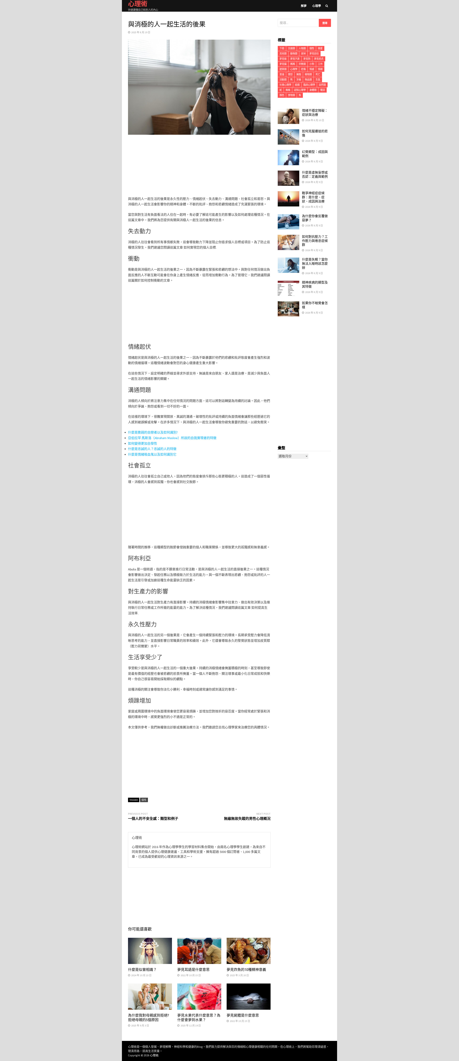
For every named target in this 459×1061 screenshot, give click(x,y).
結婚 (297, 84)
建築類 (283, 69)
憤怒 (290, 74)
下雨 (282, 48)
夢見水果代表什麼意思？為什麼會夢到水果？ (198, 1017)
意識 (282, 74)
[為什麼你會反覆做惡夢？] (288, 217)
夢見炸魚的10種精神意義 (246, 970)
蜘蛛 (288, 89)
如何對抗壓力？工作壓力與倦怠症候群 (315, 241)
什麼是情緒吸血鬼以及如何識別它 (152, 454)
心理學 (316, 6)
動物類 (293, 53)
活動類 (283, 79)
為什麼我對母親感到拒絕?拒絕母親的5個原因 (148, 1017)
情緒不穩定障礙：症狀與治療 (315, 113)
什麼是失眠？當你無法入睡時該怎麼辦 (315, 264)
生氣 (318, 79)
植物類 (308, 74)
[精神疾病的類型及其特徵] (288, 283)
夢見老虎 (318, 58)
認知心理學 (300, 89)
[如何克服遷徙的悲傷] (288, 132)
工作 (320, 63)
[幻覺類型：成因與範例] (288, 152)
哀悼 (303, 53)
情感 (311, 69)
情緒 (320, 69)
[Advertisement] (199, 166)
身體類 (312, 89)
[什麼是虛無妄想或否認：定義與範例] (288, 173)
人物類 (302, 48)
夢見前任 (314, 53)
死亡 (318, 74)
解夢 (304, 6)
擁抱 (298, 74)
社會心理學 (285, 84)
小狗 (311, 63)
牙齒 (298, 79)
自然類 (322, 84)
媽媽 (292, 63)
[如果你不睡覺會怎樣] (288, 304)
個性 (143, 799)
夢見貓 (283, 63)
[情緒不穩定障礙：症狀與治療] (288, 111)
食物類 (291, 95)
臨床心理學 (309, 84)
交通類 (291, 48)
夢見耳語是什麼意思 (193, 970)
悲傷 (303, 69)
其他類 (283, 53)
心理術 (154, 1055)
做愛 (320, 48)
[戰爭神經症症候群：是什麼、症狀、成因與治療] (288, 194)
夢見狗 (306, 58)
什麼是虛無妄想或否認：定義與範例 (315, 174)
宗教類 (302, 63)
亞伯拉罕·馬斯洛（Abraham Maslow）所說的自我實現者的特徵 (172, 438)
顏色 (282, 95)
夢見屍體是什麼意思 (243, 1015)
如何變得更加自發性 (142, 443)
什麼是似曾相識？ (142, 970)
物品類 (308, 79)
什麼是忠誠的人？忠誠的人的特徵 (152, 449)
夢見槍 (283, 58)
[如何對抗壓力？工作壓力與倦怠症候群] (288, 237)
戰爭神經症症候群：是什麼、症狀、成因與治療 (313, 197)
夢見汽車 (295, 58)
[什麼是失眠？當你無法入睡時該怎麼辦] (288, 260)
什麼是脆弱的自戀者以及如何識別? (153, 432)
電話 (322, 89)
